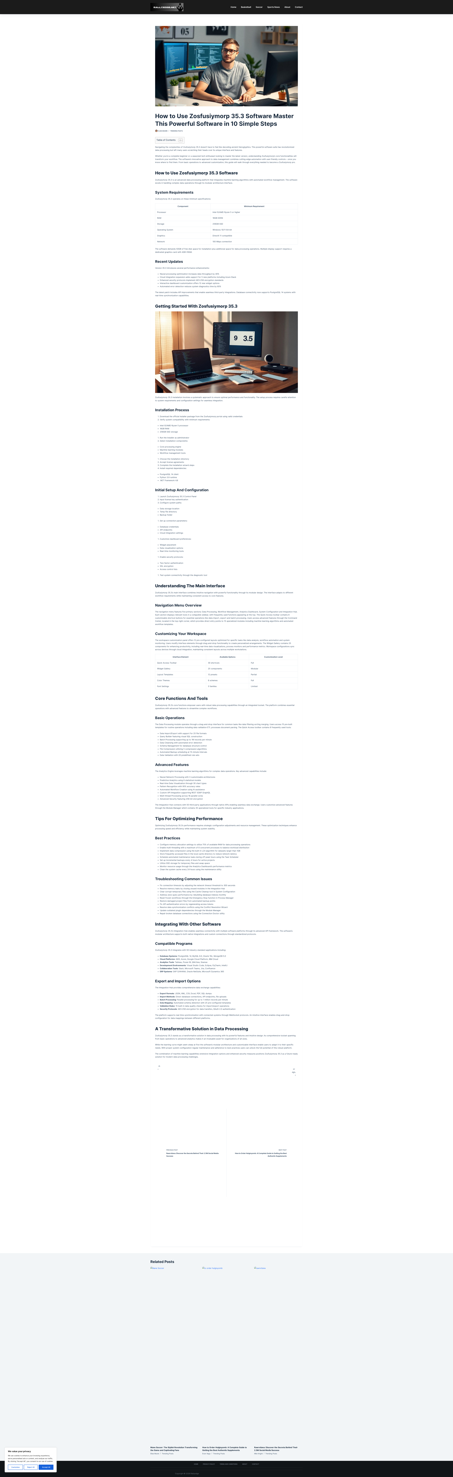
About (287, 7)
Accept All (46, 1467)
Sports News (273, 7)
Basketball (246, 7)
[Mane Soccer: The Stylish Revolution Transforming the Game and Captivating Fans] (174, 1355)
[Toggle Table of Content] (179, 140)
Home (233, 7)
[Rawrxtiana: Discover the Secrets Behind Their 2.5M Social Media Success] (278, 1355)
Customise (15, 1467)
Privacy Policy (209, 1464)
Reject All (30, 1467)
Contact (299, 7)
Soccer (259, 7)
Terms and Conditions (228, 1464)
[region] (31, 1460)
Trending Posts (176, 131)
